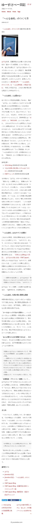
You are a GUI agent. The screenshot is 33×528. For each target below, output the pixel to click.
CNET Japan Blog (10, 483)
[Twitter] (30, 5)
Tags (19, 11)
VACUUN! (13, 120)
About (9, 11)
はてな (4, 62)
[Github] (28, 5)
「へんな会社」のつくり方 (10, 29)
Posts (14, 11)
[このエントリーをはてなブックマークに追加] (23, 500)
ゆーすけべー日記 (13, 5)
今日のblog (8, 165)
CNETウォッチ (9, 174)
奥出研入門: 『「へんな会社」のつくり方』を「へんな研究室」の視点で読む (16, 85)
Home (4, 11)
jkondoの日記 (9, 474)
